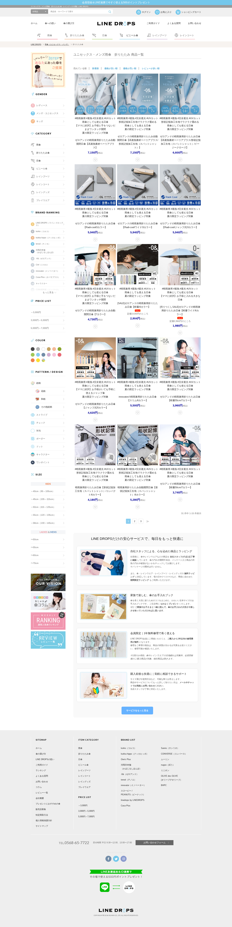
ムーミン (165, 759)
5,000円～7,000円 (40, 328)
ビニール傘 (41, 168)
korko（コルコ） (43, 231)
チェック (40, 422)
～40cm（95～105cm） (42, 491)
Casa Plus (125, 805)
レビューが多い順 (151, 68)
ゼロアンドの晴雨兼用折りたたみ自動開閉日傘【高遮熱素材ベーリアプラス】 (95, 144)
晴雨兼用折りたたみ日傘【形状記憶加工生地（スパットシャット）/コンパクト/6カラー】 (95, 491)
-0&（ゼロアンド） (44, 258)
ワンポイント (43, 462)
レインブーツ (84, 770)
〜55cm (35, 547)
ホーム (34, 23)
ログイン (146, 12)
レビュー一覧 (42, 792)
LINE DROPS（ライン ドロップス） (49, 224)
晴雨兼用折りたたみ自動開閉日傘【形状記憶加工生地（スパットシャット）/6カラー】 (138, 491)
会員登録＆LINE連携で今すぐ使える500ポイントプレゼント (116, 2)
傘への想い (50, 23)
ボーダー (40, 438)
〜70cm (35, 563)
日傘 (38, 160)
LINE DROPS (36, 44)
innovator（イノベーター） (47, 271)
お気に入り (166, 12)
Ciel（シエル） (42, 265)
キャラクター (43, 454)
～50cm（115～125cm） (43, 507)
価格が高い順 (129, 68)
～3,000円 (36, 312)
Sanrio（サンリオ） (170, 748)
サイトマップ (42, 826)
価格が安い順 (111, 68)
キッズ (39, 121)
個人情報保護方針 (44, 820)
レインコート (84, 776)
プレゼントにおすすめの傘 (48, 804)
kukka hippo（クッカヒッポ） (48, 238)
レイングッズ (43, 192)
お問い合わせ (194, 23)
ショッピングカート (191, 12)
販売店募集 (41, 809)
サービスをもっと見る (137, 710)
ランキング (41, 770)
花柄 (43, 391)
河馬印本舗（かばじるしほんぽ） (45, 251)
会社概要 (40, 798)
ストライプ (41, 415)
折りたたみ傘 (43, 152)
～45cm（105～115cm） (43, 499)
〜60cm (35, 555)
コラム (39, 787)
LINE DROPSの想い (45, 759)
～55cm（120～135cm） (43, 515)
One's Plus (126, 759)
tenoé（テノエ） (43, 244)
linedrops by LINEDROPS (132, 800)
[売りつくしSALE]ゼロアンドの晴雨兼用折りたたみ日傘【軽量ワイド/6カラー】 (180, 310)
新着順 (95, 68)
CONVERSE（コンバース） (174, 754)
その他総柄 (46, 407)
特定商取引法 (42, 815)
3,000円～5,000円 (40, 320)
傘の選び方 (68, 23)
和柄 (43, 399)
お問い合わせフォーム (154, 842)
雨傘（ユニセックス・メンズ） (57, 44)
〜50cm (35, 539)
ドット (39, 446)
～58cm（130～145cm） (43, 523)
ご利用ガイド (153, 23)
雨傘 (38, 144)
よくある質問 (174, 23)
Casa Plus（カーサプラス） (48, 277)
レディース (41, 105)
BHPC (164, 785)
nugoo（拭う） (168, 765)
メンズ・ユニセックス (47, 113)
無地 (38, 430)
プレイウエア (43, 200)
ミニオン (165, 770)
